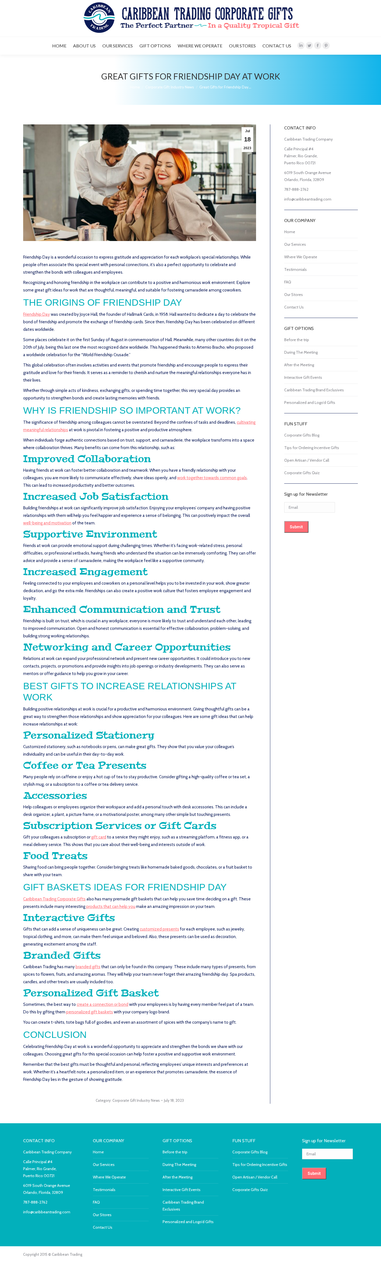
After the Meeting (299, 364)
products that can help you (110, 906)
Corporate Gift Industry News (136, 1100)
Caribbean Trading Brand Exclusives (314, 389)
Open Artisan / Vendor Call (306, 460)
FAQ (287, 282)
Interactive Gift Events (303, 377)
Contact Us (294, 307)
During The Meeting (301, 352)
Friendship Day (36, 314)
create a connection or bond (102, 1004)
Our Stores (293, 294)
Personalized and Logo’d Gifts (309, 402)
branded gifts (88, 966)
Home (289, 231)
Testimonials (295, 269)
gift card (98, 837)
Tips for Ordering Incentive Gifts (311, 447)
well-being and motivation (47, 523)
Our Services (295, 244)
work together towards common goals (212, 477)
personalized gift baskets (89, 1011)
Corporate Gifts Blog (301, 435)
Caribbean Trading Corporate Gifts (54, 899)
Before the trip (296, 339)
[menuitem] (59, 46)
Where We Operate (300, 256)
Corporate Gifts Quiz (302, 472)
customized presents (159, 929)
